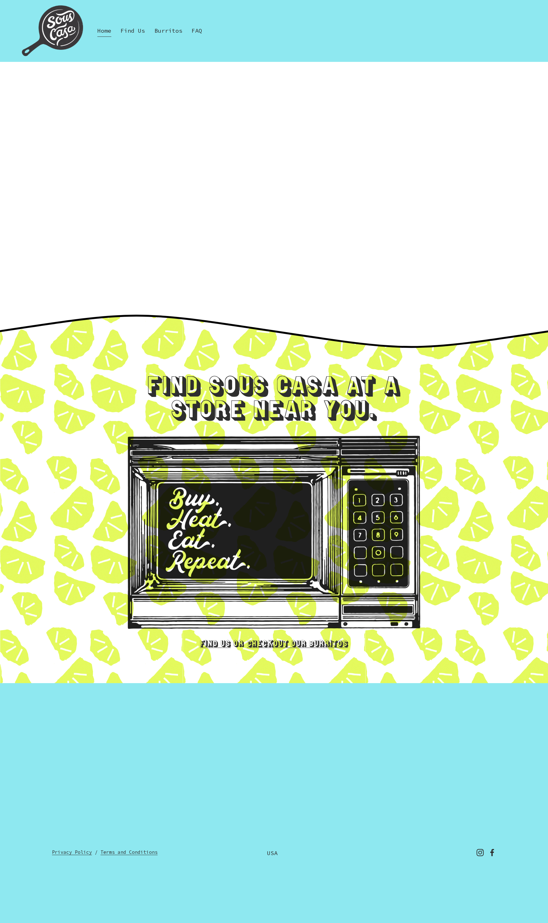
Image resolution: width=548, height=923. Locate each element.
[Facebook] (492, 852)
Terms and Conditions (129, 852)
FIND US (215, 644)
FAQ (197, 30)
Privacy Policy (72, 852)
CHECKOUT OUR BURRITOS (297, 644)
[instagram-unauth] (480, 852)
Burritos (168, 30)
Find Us (133, 30)
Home (104, 30)
